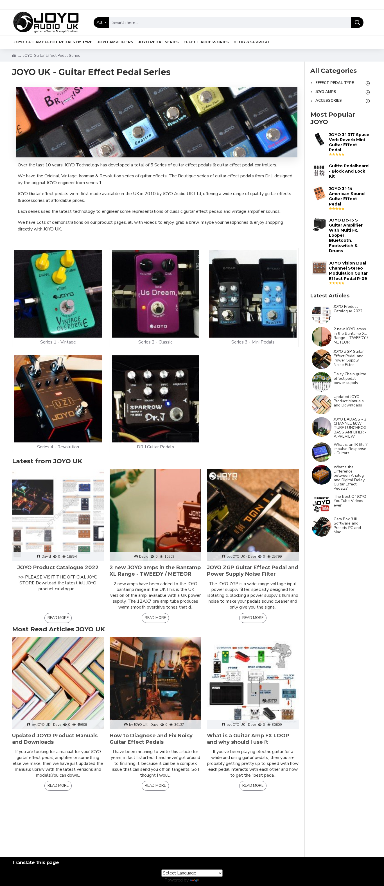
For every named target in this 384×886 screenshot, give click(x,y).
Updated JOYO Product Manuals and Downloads (55, 739)
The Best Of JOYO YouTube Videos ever (350, 500)
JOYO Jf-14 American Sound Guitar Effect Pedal (347, 196)
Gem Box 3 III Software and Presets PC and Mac (347, 525)
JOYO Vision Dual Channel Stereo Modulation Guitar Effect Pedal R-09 (348, 271)
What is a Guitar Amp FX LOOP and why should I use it (248, 739)
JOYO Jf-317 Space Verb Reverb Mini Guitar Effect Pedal (349, 142)
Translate (210, 880)
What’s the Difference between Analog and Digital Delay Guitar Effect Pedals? (349, 478)
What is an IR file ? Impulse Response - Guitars (350, 448)
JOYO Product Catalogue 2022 (58, 567)
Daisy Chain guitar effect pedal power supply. (350, 378)
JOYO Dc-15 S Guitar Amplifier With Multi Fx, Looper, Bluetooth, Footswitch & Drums (346, 235)
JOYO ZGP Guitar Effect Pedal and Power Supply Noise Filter (252, 570)
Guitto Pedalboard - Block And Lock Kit (349, 170)
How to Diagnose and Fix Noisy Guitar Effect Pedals (151, 739)
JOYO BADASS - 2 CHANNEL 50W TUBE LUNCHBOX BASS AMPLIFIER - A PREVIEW (350, 428)
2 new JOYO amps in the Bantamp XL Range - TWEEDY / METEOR (155, 570)
